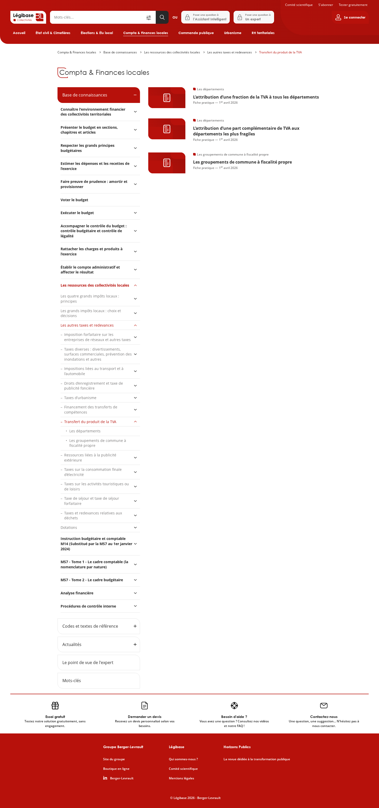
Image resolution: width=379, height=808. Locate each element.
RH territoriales (263, 33)
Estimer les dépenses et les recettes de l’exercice (95, 166)
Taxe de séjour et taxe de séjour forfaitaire (91, 501)
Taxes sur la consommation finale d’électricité (93, 472)
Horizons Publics (237, 747)
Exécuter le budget (77, 212)
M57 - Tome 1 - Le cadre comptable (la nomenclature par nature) (94, 564)
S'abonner (325, 5)
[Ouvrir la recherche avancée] (150, 17)
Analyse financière (77, 593)
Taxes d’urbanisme (80, 397)
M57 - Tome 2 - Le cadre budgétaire (92, 579)
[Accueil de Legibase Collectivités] (28, 17)
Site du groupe (114, 759)
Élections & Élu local (97, 33)
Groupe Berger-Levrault (123, 747)
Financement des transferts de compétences (90, 410)
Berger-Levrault (122, 778)
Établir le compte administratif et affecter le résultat (90, 270)
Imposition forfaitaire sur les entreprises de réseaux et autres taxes (97, 337)
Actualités (71, 644)
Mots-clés (71, 680)
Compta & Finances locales (145, 33)
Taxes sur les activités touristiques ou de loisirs (96, 486)
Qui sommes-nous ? (183, 759)
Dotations (69, 527)
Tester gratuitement (353, 5)
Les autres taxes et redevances (229, 52)
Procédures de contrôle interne (89, 606)
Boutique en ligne (116, 769)
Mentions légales (181, 778)
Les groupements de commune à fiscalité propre (97, 443)
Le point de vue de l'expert (87, 662)
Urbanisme (232, 33)
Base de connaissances (120, 52)
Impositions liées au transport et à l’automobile (93, 371)
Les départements (85, 431)
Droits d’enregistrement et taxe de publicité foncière (93, 386)
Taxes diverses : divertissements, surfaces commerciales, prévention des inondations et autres (98, 354)
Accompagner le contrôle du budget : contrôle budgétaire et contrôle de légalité (94, 230)
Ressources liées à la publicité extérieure (90, 458)
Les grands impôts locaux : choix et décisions (91, 313)
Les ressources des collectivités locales (172, 52)
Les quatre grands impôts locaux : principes (90, 299)
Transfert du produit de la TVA (280, 52)
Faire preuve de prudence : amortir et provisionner (94, 184)
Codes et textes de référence (90, 626)
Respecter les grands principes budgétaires (87, 148)
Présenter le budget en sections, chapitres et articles (89, 130)
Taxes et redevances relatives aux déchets (93, 516)
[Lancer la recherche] (162, 17)
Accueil (19, 33)
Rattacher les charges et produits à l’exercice (91, 251)
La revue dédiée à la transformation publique (257, 759)
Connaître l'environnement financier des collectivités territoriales (93, 112)
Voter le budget (74, 199)
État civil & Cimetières (53, 33)
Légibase (176, 747)
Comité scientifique (299, 5)
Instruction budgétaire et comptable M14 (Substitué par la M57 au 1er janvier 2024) (96, 543)
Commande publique (196, 33)
